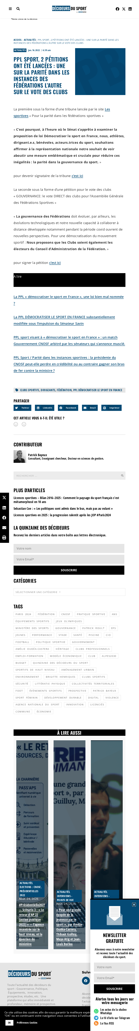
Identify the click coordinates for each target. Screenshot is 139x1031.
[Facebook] (117, 9)
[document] (69, 515)
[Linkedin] (130, 9)
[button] (134, 904)
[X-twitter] (124, 9)
